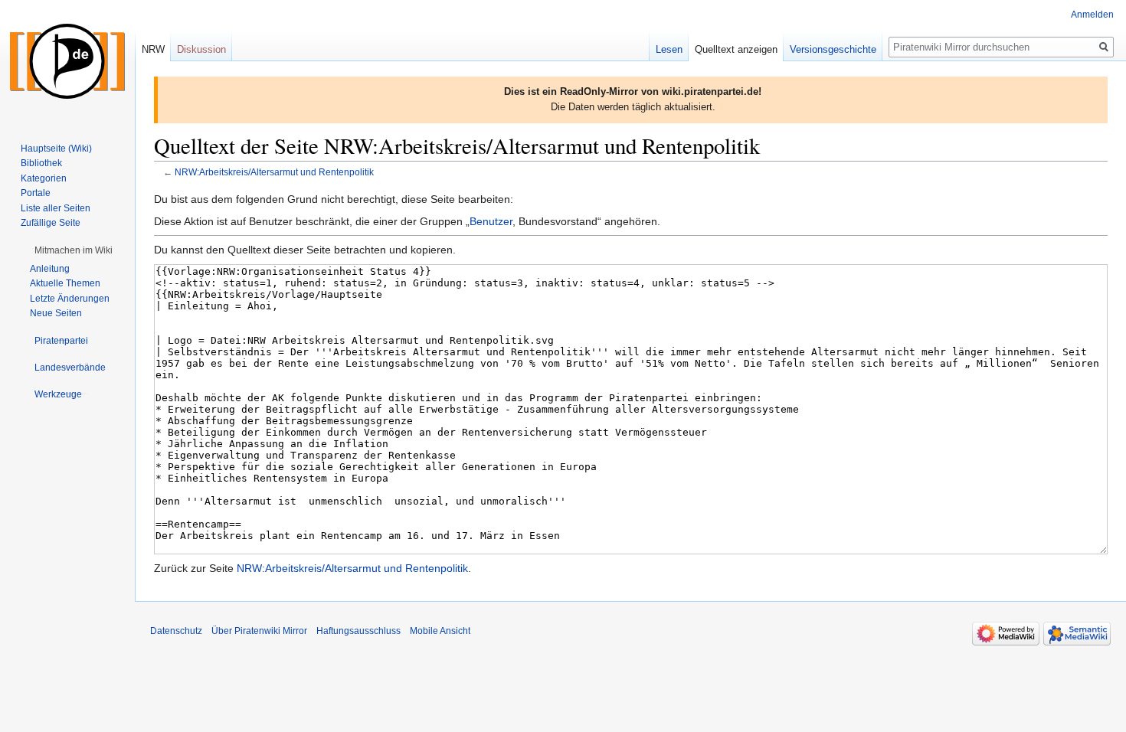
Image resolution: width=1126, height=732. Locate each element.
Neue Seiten (56, 313)
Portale (36, 193)
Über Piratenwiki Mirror (259, 631)
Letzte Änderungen (70, 298)
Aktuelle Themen (65, 283)
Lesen (669, 49)
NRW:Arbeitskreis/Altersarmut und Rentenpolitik (274, 172)
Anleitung (50, 268)
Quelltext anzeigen (736, 49)
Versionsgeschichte (833, 49)
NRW (153, 49)
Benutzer (491, 221)
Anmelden (1092, 14)
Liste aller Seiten (55, 208)
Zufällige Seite (50, 222)
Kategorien (44, 178)
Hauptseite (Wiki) (56, 148)
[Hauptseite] (67, 61)
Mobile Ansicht (440, 631)
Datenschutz (176, 631)
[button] (73, 250)
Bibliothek (41, 163)
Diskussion (201, 49)
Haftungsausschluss (358, 631)
